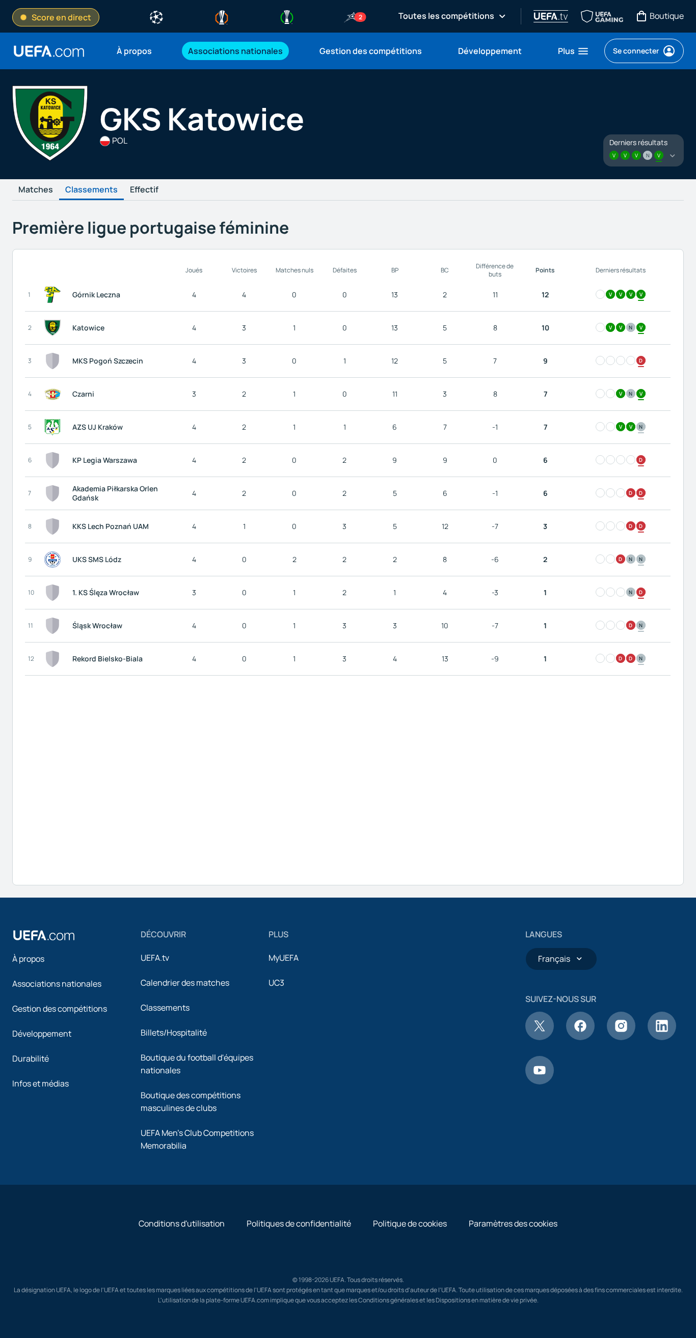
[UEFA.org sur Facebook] (580, 1037)
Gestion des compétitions (59, 1008)
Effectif (144, 189)
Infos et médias (40, 1083)
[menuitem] (139, 51)
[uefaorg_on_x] (539, 1037)
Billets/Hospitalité (174, 1032)
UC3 (276, 982)
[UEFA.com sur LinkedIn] (662, 1037)
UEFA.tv (155, 957)
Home (49, 51)
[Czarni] (54, 394)
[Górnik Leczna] (54, 295)
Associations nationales (56, 983)
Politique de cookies (410, 1223)
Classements (91, 189)
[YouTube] (539, 1081)
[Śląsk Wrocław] (54, 626)
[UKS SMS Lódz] (54, 559)
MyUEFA (284, 957)
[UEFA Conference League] (287, 16)
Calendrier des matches (185, 982)
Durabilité (30, 1058)
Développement (41, 1033)
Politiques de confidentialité (299, 1223)
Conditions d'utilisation (182, 1223)
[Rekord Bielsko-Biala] (54, 659)
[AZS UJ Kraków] (54, 427)
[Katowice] (54, 328)
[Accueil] (43, 935)
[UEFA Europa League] (221, 16)
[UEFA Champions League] (156, 16)
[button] (573, 51)
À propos (28, 958)
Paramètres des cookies (513, 1223)
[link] (134, 51)
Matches (35, 189)
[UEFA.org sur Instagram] (621, 1037)
